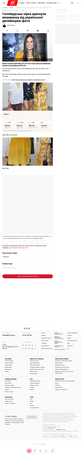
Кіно (31, 379)
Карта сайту (70, 345)
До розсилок (31, 417)
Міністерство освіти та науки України (65, 381)
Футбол (32, 401)
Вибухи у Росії (33, 371)
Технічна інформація (72, 332)
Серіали (32, 389)
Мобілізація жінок (60, 365)
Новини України (9, 363)
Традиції (22, 3)
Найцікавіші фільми (35, 381)
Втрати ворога (33, 373)
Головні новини (9, 360)
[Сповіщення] (78, 3)
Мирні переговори (35, 365)
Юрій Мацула (11, 25)
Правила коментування (60, 349)
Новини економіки (10, 379)
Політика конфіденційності (58, 333)
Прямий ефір (8, 365)
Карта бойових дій (35, 363)
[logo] (12, 3)
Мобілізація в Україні (61, 358)
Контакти (69, 335)
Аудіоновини (8, 369)
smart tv (64, 436)
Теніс (31, 403)
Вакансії (69, 338)
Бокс (31, 399)
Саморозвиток (59, 387)
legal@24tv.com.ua (60, 429)
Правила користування (47, 348)
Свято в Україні (31, 3)
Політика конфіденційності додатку (58, 342)
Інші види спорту (34, 407)
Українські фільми (34, 383)
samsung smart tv (73, 436)
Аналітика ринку (9, 399)
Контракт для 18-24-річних (62, 367)
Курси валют (8, 383)
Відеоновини (8, 367)
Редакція (43, 335)
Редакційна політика (46, 338)
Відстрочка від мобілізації (62, 369)
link (22, 345)
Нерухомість (9, 397)
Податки (7, 389)
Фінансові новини (9, 385)
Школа (57, 383)
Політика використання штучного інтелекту (59, 337)
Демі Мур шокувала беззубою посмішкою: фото (28, 80)
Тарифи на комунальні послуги (13, 387)
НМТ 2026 (57, 385)
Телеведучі (44, 343)
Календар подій (52, 3)
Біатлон (32, 405)
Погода (7, 371)
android (46, 436)
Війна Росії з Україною (37, 358)
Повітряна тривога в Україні (37, 367)
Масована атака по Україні (37, 369)
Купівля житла (8, 401)
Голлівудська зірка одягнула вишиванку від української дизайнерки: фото (33, 7)
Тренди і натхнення (10, 403)
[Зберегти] (48, 30)
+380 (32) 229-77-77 (51, 427)
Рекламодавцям (45, 345)
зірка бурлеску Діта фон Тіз (18, 248)
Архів (68, 343)
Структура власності (72, 340)
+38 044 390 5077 (27, 335)
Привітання (41, 3)
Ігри (68, 348)
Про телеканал (44, 340)
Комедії (32, 387)
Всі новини (8, 358)
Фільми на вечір (34, 385)
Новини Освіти (59, 379)
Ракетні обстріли (34, 360)
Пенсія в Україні (9, 391)
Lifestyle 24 (5, 7)
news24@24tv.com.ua (8, 335)
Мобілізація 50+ (59, 363)
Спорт (32, 397)
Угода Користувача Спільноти (58, 346)
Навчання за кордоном (61, 389)
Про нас (43, 332)
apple (55, 436)
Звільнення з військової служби (63, 360)
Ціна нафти (8, 381)
